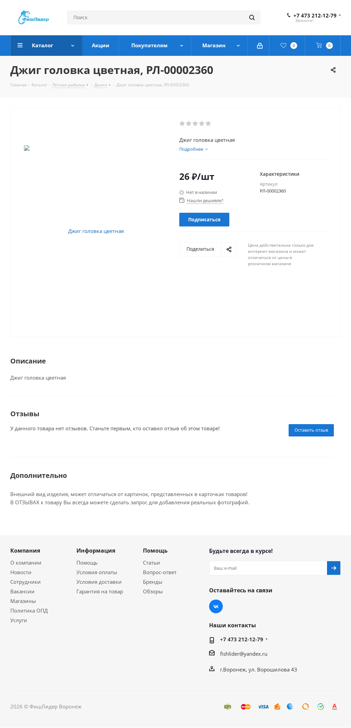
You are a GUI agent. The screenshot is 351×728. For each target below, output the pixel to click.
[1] (182, 123)
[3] (195, 123)
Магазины (23, 600)
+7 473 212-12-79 (315, 15)
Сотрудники (25, 581)
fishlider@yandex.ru (243, 653)
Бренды (152, 581)
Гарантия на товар (99, 591)
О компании (25, 562)
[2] (189, 123)
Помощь (87, 562)
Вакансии (22, 591)
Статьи (151, 562)
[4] (202, 123)
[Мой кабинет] (260, 45)
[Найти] (252, 17)
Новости (21, 572)
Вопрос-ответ (160, 572)
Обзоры (153, 591)
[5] (208, 123)
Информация (95, 550)
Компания (25, 550)
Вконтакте (216, 606)
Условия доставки (99, 581)
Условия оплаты (96, 572)
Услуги (18, 620)
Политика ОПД (29, 610)
